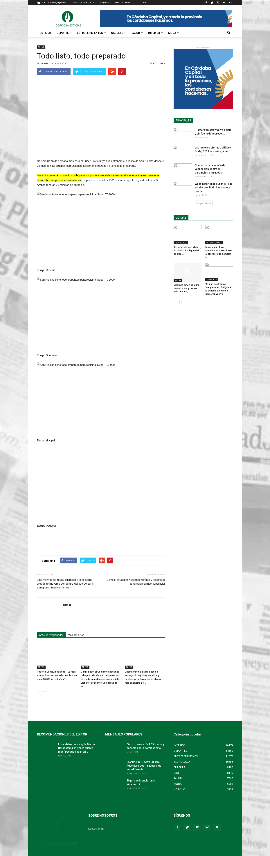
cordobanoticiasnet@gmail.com (123, 828)
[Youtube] (230, 2)
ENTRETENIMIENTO (186, 756)
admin (44, 63)
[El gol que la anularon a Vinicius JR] (114, 785)
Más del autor (76, 635)
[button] (228, 33)
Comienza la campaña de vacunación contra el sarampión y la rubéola (210, 169)
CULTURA (179, 767)
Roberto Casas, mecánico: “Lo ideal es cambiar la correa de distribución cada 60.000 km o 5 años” (57, 675)
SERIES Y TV (211, 279)
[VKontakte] (224, 2)
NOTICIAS (45, 32)
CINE (176, 772)
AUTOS (41, 47)
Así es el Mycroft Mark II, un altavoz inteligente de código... (187, 250)
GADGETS (117, 32)
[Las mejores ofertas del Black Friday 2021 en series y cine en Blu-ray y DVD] (183, 152)
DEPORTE (63, 32)
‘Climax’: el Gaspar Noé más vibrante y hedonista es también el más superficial (135, 581)
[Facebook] (206, 2)
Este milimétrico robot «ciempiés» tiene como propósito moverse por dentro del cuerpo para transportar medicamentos (65, 583)
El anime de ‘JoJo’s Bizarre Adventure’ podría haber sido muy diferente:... (144, 766)
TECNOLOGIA (181, 242)
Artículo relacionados (51, 635)
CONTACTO (128, 2)
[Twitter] (212, 2)
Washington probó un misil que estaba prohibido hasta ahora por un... (213, 187)
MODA (172, 32)
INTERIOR (154, 32)
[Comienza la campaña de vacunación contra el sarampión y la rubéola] (183, 169)
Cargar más (202, 203)
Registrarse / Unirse (109, 2)
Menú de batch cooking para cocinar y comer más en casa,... (186, 288)
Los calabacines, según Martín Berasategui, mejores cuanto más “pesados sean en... (76, 748)
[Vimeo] (218, 2)
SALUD (136, 32)
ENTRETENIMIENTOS (90, 32)
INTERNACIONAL (214, 242)
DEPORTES (180, 750)
